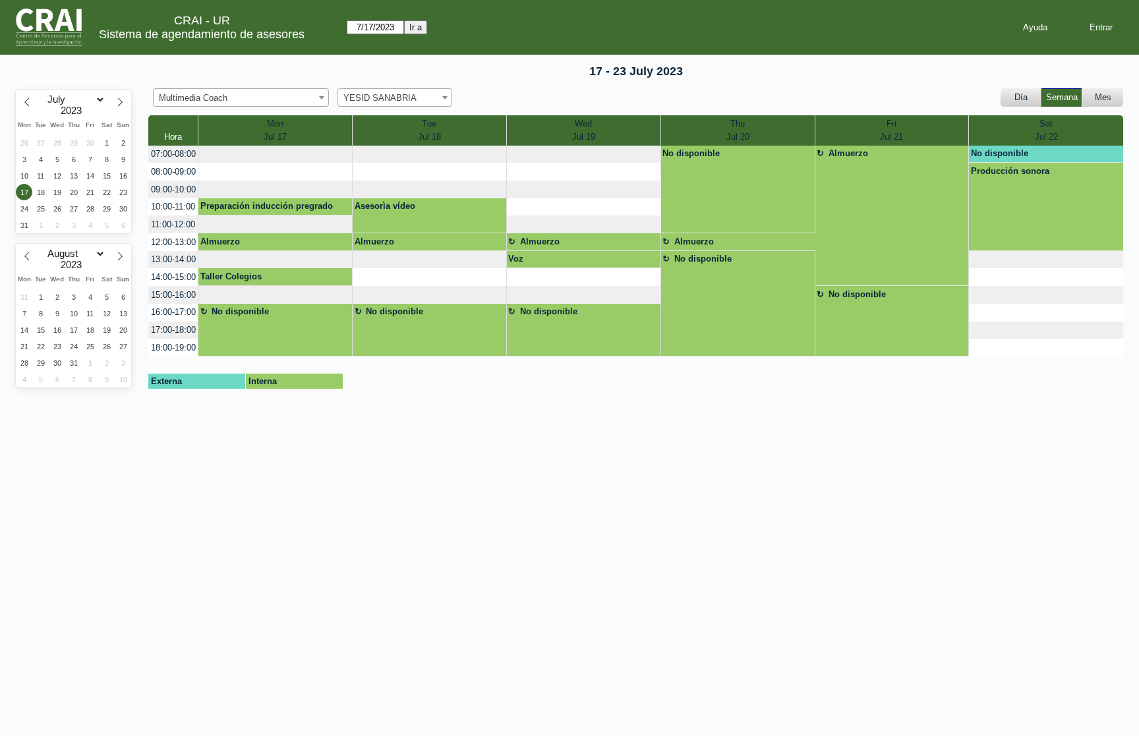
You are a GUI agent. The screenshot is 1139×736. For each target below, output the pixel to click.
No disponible (691, 153)
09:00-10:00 (173, 189)
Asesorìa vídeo (385, 206)
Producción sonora (1010, 171)
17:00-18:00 (173, 330)
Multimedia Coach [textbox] (193, 98)
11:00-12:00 (173, 224)
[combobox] (241, 97)
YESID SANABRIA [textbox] (380, 98)
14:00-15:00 (173, 277)
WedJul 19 (583, 130)
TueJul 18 (429, 130)
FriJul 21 (891, 130)
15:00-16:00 (173, 295)
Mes (1103, 97)
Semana (1062, 97)
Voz (515, 259)
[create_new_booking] (275, 154)
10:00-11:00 (173, 207)
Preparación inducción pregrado (266, 206)
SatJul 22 (1046, 130)
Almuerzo (848, 153)
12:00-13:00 (173, 242)
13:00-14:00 (173, 259)
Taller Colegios (231, 276)
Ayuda (1035, 27)
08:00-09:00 (173, 172)
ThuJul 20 (737, 130)
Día (1021, 97)
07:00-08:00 (173, 154)
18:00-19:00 (173, 348)
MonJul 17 (275, 130)
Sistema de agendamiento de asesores (202, 34)
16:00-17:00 (173, 312)
